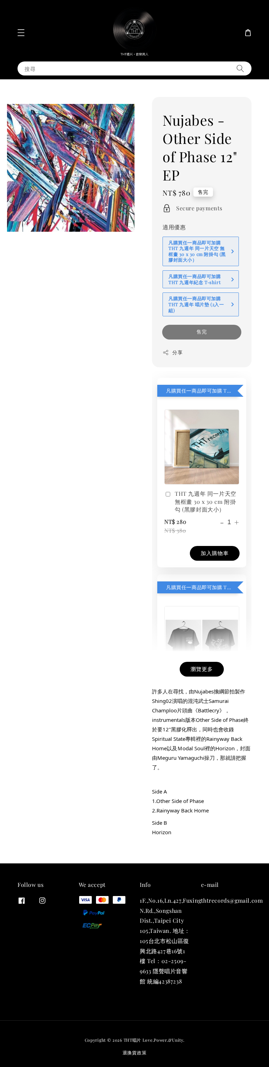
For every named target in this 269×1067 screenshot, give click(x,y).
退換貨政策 (135, 1052)
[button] (21, 32)
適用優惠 (174, 227)
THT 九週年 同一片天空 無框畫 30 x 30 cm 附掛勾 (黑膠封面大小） (205, 501)
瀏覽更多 (202, 668)
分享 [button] (177, 352)
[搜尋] (240, 68)
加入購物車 (215, 552)
